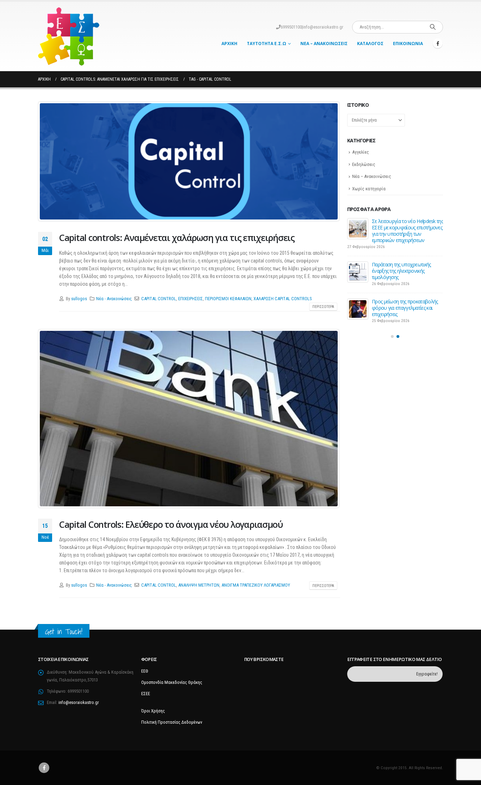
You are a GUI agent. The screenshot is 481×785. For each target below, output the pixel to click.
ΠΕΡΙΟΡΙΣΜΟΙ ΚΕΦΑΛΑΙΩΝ (228, 298)
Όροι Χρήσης (153, 710)
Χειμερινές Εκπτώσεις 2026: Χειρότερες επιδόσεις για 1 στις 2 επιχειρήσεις (405, 296)
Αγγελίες (360, 152)
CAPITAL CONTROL (158, 298)
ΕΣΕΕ (145, 693)
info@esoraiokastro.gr (323, 27)
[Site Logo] (68, 36)
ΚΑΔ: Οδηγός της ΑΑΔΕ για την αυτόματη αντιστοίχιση (403, 261)
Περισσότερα (323, 307)
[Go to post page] (358, 228)
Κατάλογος (370, 44)
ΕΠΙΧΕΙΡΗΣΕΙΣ (190, 298)
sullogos (79, 298)
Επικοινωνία (408, 44)
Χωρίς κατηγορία (369, 188)
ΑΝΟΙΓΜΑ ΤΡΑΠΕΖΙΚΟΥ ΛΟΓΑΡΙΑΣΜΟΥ (255, 585)
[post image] (189, 161)
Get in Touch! (63, 631)
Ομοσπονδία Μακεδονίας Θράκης (171, 682)
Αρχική (229, 44)
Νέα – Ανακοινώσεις (324, 44)
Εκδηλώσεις (363, 164)
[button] (392, 325)
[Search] (433, 27)
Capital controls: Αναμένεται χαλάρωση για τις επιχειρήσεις (176, 237)
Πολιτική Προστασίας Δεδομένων (171, 722)
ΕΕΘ (144, 671)
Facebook (44, 767)
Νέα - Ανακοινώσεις (114, 298)
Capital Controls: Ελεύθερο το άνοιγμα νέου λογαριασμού (171, 524)
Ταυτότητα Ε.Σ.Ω (266, 44)
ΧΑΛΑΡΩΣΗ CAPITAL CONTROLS (283, 298)
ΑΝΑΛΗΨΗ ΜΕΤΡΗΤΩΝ (198, 585)
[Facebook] (438, 43)
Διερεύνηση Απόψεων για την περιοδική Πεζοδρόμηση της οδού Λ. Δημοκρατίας (403, 227)
